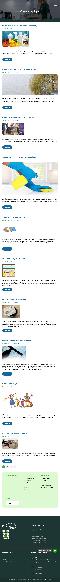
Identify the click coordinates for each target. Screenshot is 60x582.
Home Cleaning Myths (10, 384)
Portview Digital (47, 579)
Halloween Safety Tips (47, 487)
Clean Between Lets (37, 536)
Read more (7, 59)
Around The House (29, 476)
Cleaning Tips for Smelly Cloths (13, 217)
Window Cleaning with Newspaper (14, 299)
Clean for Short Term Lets (39, 540)
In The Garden (28, 487)
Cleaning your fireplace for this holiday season (19, 69)
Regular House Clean (37, 530)
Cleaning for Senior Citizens (39, 542)
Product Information (29, 490)
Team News (27, 492)
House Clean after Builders (39, 538)
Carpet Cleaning (7, 557)
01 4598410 (38, 569)
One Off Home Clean (38, 532)
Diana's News (27, 483)
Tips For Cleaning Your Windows (13, 259)
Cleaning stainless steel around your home (18, 117)
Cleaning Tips (5, 29)
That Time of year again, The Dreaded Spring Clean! (21, 157)
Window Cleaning (8, 559)
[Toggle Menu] (55, 5)
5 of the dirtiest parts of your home (15, 433)
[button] (55, 551)
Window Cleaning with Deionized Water (16, 340)
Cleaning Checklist (29, 478)
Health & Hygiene (28, 485)
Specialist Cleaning (37, 534)
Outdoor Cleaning (8, 561)
